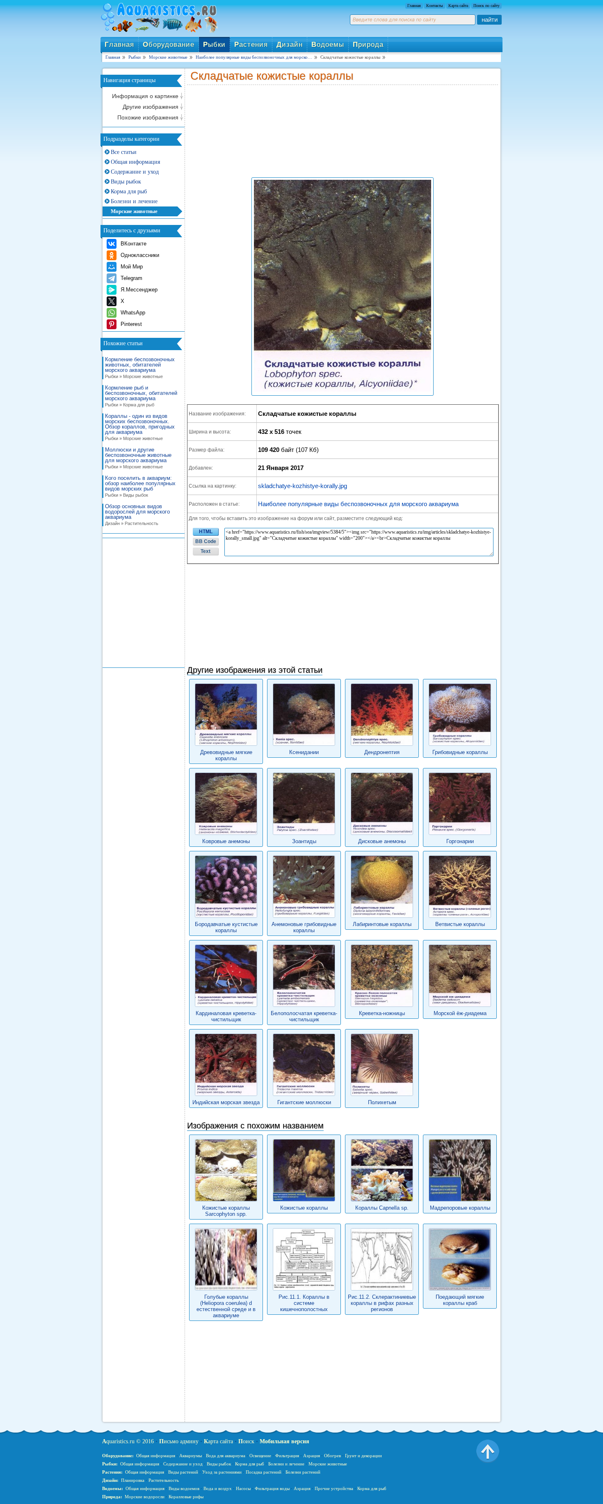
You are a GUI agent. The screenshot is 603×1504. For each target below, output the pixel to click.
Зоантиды (304, 841)
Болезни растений (303, 1472)
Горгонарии (460, 841)
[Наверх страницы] (487, 1450)
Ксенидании (304, 752)
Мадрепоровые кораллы (460, 1208)
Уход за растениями (222, 1472)
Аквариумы (190, 1455)
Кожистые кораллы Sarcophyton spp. (226, 1211)
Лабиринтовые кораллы (382, 924)
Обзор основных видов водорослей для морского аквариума (137, 515)
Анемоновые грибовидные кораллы (304, 927)
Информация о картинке (145, 96)
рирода (368, 44)
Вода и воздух (217, 1488)
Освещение (260, 1455)
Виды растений (183, 1472)
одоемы (327, 44)
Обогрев (332, 1455)
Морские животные (134, 211)
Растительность (163, 1480)
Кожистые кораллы (304, 1208)
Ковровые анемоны (226, 841)
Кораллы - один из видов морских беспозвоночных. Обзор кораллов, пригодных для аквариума (140, 427)
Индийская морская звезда (226, 1102)
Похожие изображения (147, 117)
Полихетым (382, 1102)
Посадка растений (263, 1472)
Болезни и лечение (134, 201)
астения (251, 44)
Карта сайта (458, 5)
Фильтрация (287, 1455)
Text (205, 551)
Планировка (132, 1480)
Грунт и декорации (363, 1455)
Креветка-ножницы (382, 1013)
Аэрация (311, 1455)
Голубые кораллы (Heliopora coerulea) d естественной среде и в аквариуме (226, 1306)
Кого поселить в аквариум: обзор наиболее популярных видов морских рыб (140, 486)
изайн (289, 44)
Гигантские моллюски (304, 1102)
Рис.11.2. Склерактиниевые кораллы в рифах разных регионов (382, 1303)
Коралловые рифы (186, 1496)
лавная (119, 44)
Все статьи (124, 152)
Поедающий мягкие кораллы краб (460, 1300)
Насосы (243, 1488)
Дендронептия (382, 752)
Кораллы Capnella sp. (382, 1208)
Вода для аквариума (225, 1455)
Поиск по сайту (486, 5)
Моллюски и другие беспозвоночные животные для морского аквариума (138, 458)
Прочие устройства (334, 1488)
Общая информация (135, 162)
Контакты (434, 5)
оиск (246, 1441)
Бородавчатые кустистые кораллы (226, 927)
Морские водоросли (144, 1496)
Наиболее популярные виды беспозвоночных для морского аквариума (358, 503)
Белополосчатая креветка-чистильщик (304, 1016)
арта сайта (218, 1441)
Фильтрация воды (272, 1488)
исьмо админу (179, 1441)
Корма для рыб (129, 191)
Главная (414, 5)
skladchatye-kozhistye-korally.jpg (302, 485)
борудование (168, 44)
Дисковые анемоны (382, 841)
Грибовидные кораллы (460, 752)
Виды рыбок (126, 182)
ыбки (214, 44)
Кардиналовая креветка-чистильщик (226, 1016)
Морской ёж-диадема (460, 1013)
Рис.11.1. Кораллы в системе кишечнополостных (304, 1303)
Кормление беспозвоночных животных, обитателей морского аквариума (140, 368)
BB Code (205, 541)
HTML (205, 531)
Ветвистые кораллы (460, 924)
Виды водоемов (184, 1488)
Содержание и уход (135, 172)
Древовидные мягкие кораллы (226, 755)
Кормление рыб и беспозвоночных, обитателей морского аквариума (141, 396)
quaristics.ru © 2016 (128, 1441)
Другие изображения (150, 106)
